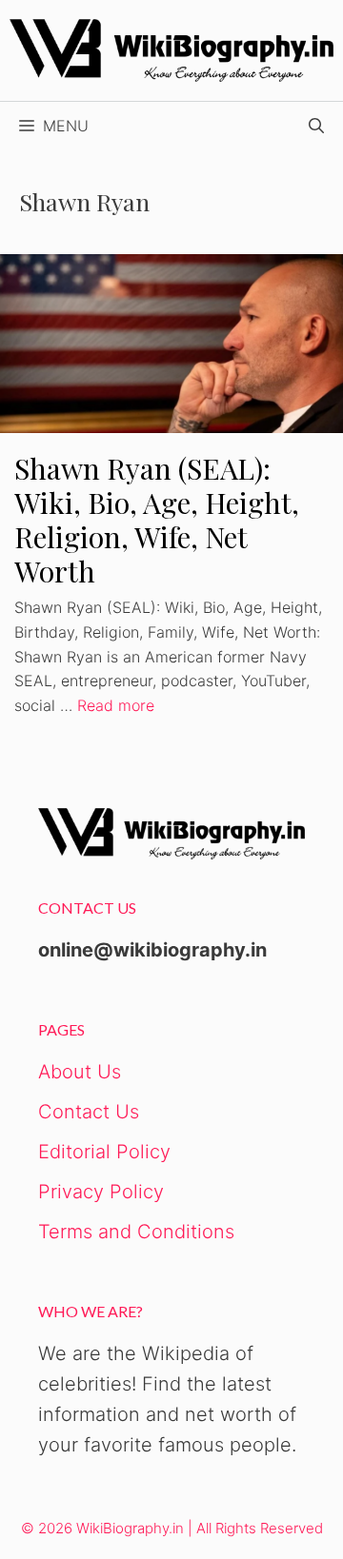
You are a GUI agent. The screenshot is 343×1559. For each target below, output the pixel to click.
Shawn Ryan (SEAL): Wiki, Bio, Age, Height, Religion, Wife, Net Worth (156, 519)
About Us (79, 1071)
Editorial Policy (104, 1151)
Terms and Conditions (136, 1231)
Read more (115, 705)
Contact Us (88, 1111)
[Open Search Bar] (316, 125)
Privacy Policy (101, 1191)
